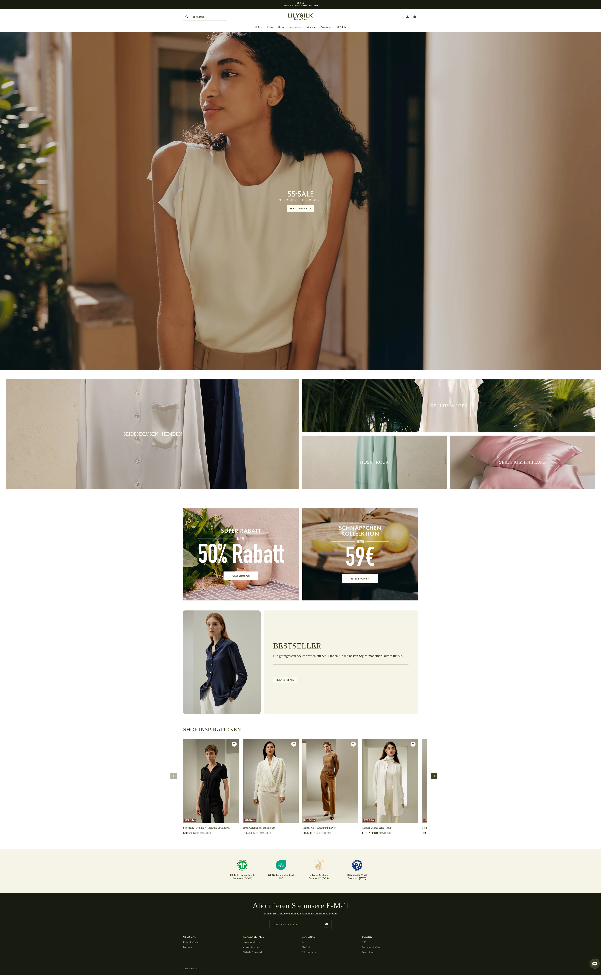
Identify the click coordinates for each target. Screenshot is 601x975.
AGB (364, 942)
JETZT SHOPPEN (300, 208)
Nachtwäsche (295, 27)
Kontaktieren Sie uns (251, 942)
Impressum (187, 947)
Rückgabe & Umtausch (252, 952)
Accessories (326, 27)
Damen (270, 27)
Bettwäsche (311, 27)
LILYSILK (341, 27)
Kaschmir (306, 947)
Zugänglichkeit (368, 952)
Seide (304, 942)
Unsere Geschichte (191, 942)
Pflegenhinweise (309, 952)
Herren (281, 27)
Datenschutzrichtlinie (371, 947)
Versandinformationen (252, 947)
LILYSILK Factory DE (195, 969)
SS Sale (258, 27)
